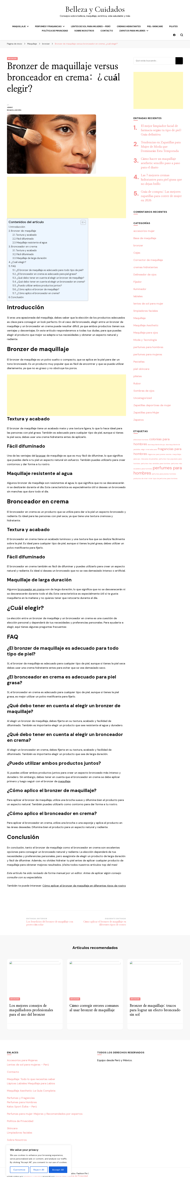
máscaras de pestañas (149, 459)
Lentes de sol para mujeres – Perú (90, 26)
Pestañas (139, 361)
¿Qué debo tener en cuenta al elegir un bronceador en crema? (51, 281)
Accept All (58, 1169)
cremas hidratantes (129, 26)
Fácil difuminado (25, 238)
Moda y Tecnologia (145, 340)
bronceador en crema (31, 589)
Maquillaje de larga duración (31, 258)
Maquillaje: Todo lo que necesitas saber (31, 1079)
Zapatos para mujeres (132, 30)
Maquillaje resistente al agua (31, 242)
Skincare (12, 1128)
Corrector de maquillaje (148, 260)
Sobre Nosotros (84, 30)
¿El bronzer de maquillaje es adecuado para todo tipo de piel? (50, 270)
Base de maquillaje (144, 238)
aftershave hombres (140, 440)
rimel (150, 478)
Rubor (137, 383)
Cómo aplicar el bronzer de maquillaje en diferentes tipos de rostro (84, 885)
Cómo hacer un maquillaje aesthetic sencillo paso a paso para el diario (160, 163)
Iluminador (139, 289)
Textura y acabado (26, 234)
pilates (173, 26)
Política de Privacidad (55, 30)
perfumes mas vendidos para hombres (155, 463)
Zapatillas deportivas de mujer (152, 405)
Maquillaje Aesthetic (145, 325)
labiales (138, 296)
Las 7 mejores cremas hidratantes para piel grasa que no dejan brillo (161, 179)
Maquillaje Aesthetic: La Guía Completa (31, 1090)
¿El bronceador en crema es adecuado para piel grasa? (47, 274)
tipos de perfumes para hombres (165, 478)
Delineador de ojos (144, 274)
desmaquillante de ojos (156, 445)
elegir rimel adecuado (149, 449)
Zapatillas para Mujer (146, 412)
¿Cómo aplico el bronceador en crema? (38, 293)
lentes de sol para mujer (148, 303)
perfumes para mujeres (147, 354)
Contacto (106, 30)
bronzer (12, 58)
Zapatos (138, 420)
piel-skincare (155, 26)
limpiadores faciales (145, 311)
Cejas (136, 253)
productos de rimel (140, 478)
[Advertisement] (66, 197)
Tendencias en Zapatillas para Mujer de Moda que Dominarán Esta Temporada (161, 147)
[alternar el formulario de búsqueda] (181, 35)
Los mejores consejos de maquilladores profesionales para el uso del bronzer (31, 1010)
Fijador (137, 282)
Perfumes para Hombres (22, 1102)
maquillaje (64, 781)
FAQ (13, 266)
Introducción (17, 226)
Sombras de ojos (143, 391)
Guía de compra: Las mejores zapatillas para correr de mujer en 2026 (161, 196)
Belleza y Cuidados (95, 9)
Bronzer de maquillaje (23, 230)
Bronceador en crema (24, 246)
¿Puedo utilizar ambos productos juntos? (39, 285)
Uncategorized (142, 398)
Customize (19, 1169)
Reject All (39, 1169)
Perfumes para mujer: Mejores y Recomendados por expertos (45, 1114)
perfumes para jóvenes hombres (164, 474)
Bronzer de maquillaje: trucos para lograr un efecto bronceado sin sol (155, 1010)
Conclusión (17, 297)
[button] (81, 222)
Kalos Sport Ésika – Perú (22, 1106)
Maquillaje (19, 26)
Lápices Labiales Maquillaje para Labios (31, 1083)
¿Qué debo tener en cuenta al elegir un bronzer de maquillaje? (50, 277)
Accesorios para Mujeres (22, 1060)
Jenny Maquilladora (14, 108)
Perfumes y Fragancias (48, 26)
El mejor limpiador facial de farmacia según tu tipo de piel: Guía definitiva (161, 130)
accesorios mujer (144, 231)
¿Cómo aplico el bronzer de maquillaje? (38, 289)
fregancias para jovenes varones (160, 454)
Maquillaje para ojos (145, 332)
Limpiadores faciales (19, 1132)
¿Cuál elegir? (18, 262)
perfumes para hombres (148, 347)
